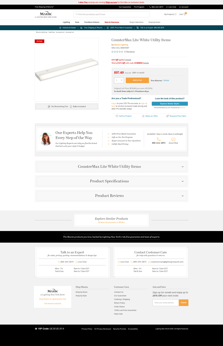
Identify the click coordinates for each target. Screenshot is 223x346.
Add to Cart (137, 80)
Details (128, 59)
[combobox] (111, 14)
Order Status (119, 307)
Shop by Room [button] (154, 22)
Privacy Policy (87, 329)
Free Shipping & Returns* (44, 7)
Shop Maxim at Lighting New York (52, 299)
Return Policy (119, 303)
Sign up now (111, 2)
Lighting (52, 32)
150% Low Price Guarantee (125, 310)
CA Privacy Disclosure (102, 329)
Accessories (60, 32)
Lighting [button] (66, 22)
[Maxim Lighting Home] (46, 14)
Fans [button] (77, 22)
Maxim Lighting (41, 32)
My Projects (169, 14)
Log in (114, 103)
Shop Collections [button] (136, 22)
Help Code (118, 314)
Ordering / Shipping (122, 299)
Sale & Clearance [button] (112, 22)
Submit (183, 303)
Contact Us (118, 292)
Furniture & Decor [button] (91, 22)
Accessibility (133, 329)
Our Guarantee (125, 7)
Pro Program (139, 7)
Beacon (182, 108)
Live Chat (172, 7)
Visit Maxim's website (52, 304)
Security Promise (119, 329)
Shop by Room (81, 292)
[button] (183, 7)
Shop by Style (81, 296)
